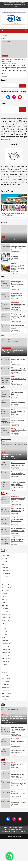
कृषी (3, 452)
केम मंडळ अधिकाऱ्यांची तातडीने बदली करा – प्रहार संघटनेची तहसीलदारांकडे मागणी (18, 306)
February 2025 (6, 608)
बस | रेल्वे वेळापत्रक (11, 2)
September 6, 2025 (16, 735)
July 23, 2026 (15, 535)
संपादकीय (17, 2)
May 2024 (4, 634)
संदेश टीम (23, 4)
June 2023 (4, 667)
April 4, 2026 (14, 364)
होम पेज (5, 2)
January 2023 (5, 681)
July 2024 (4, 629)
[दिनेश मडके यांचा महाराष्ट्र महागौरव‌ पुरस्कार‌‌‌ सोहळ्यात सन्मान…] (5, 752)
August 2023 (5, 661)
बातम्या (7, 55)
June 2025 (4, 596)
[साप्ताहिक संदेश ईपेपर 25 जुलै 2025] (5, 766)
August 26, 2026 (15, 240)
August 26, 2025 (15, 746)
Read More (4, 76)
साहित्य (12, 4)
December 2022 (6, 684)
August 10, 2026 (15, 300)
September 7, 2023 (15, 63)
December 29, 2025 (16, 373)
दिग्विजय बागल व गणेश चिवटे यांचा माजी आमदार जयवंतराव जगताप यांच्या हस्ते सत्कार (18, 327)
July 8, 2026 (14, 544)
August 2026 (5, 555)
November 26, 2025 (16, 490)
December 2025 (6, 579)
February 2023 (6, 678)
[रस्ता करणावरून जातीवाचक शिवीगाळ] (5, 403)
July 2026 (4, 558)
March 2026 (5, 570)
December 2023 (6, 649)
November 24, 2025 (15, 217)
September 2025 (6, 587)
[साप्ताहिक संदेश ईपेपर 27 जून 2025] (5, 803)
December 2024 (6, 614)
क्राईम (3, 55)
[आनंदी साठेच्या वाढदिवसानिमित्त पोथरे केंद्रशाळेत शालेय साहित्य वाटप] (5, 541)
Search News (22, 109)
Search (3, 80)
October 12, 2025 (15, 769)
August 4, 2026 (15, 331)
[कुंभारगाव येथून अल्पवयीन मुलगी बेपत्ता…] (5, 394)
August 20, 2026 (15, 397)
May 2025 (4, 599)
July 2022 (4, 699)
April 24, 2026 (15, 468)
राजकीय (12, 209)
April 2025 (5, 602)
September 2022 (6, 693)
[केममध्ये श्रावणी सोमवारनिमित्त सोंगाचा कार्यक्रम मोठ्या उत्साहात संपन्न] (5, 248)
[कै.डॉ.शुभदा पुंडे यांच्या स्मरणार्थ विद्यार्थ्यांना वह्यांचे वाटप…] (5, 521)
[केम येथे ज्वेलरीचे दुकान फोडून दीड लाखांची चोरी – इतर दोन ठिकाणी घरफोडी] (14, 49)
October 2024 (5, 620)
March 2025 (5, 605)
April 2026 (5, 567)
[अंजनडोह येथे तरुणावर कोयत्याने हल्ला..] (5, 422)
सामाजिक (14, 244)
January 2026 (5, 576)
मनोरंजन (4, 714)
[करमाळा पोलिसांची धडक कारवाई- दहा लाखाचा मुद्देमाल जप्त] (5, 431)
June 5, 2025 (14, 755)
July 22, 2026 (14, 722)
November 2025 (6, 582)
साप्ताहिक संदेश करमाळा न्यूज (9, 239)
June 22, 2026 (14, 353)
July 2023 (4, 664)
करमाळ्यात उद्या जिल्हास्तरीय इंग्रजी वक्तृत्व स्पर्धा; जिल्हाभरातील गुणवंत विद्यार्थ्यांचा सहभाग (18, 499)
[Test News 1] (5, 257)
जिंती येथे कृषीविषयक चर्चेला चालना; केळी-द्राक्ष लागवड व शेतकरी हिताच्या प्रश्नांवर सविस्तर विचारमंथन (18, 316)
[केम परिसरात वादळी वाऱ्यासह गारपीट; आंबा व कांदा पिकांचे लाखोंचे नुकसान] (5, 465)
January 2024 (5, 646)
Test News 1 (14, 256)
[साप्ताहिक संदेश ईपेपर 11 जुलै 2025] (5, 784)
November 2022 (6, 687)
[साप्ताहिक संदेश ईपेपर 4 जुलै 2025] (5, 794)
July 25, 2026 (15, 524)
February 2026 (6, 573)
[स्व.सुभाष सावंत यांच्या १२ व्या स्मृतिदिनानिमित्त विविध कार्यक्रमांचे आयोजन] (5, 296)
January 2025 (5, 611)
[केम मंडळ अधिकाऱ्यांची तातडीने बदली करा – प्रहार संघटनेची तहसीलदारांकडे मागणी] (5, 307)
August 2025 (5, 590)
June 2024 (4, 631)
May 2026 (4, 564)
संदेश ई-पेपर (22, 2)
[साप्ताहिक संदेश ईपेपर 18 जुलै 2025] (5, 775)
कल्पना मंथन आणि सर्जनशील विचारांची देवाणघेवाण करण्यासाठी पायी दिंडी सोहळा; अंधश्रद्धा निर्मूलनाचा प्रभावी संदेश (14, 718)
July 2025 (4, 593)
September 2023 (6, 658)
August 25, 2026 (15, 289)
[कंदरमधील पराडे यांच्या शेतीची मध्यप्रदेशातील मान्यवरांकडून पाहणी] (5, 475)
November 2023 (6, 652)
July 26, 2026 (15, 515)
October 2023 (5, 655)
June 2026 (4, 561)
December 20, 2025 (16, 384)
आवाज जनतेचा (5, 209)
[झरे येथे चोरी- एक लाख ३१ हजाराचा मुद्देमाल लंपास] (5, 413)
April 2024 (5, 637)
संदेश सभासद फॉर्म (17, 4)
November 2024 (6, 617)
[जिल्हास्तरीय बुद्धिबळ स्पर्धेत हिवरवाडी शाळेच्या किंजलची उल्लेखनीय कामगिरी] (5, 370)
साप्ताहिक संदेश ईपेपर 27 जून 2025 (18, 802)
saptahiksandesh (6, 63)
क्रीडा (3, 348)
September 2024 (6, 623)
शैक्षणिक (10, 348)
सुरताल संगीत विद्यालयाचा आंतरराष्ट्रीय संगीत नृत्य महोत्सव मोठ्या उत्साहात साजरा (17, 741)
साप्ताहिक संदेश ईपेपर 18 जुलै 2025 (18, 774)
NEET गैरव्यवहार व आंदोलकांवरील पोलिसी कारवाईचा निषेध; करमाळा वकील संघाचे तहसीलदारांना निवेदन (18, 530)
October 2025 (5, 585)
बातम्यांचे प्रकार (7, 4)
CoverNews (11, 836)
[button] (2, 31)
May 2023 (4, 670)
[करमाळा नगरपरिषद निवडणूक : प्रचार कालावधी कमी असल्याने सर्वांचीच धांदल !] (14, 202)
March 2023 (5, 675)
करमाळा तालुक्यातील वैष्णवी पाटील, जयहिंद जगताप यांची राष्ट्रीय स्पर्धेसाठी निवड (18, 379)
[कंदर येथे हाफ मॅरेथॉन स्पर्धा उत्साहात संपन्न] (5, 361)
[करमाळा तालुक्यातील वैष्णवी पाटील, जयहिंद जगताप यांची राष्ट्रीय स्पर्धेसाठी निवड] (5, 380)
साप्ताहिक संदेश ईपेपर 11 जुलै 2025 (18, 784)
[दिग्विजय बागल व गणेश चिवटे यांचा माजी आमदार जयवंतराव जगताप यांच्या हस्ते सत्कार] (5, 328)
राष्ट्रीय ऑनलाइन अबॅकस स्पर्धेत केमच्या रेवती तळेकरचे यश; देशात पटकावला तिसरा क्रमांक (17, 510)
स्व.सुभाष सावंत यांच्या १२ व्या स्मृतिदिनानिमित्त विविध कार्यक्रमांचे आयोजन (17, 295)
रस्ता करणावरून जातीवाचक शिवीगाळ (18, 402)
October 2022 (5, 690)
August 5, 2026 (15, 310)
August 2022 (5, 696)
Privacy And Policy (14, 6)
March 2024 (5, 640)
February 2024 (6, 643)
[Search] (25, 31)
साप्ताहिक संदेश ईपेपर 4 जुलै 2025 (18, 793)
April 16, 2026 (15, 478)
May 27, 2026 (14, 458)
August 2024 (5, 626)
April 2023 (5, 673)
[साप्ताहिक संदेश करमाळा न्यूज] (14, 234)
